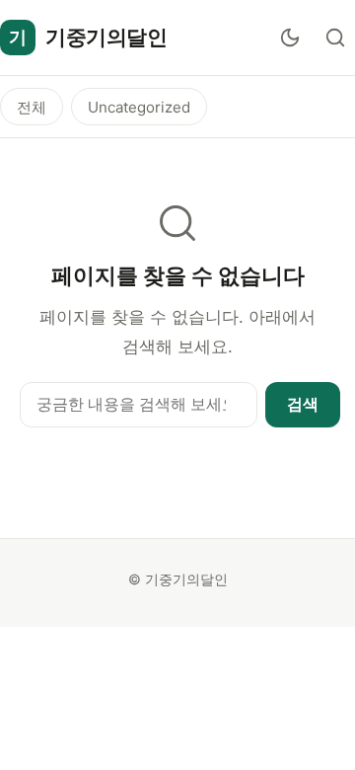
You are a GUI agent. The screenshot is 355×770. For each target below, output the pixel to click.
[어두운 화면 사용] (290, 37)
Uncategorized (139, 107)
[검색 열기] (335, 37)
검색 (303, 404)
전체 (31, 107)
